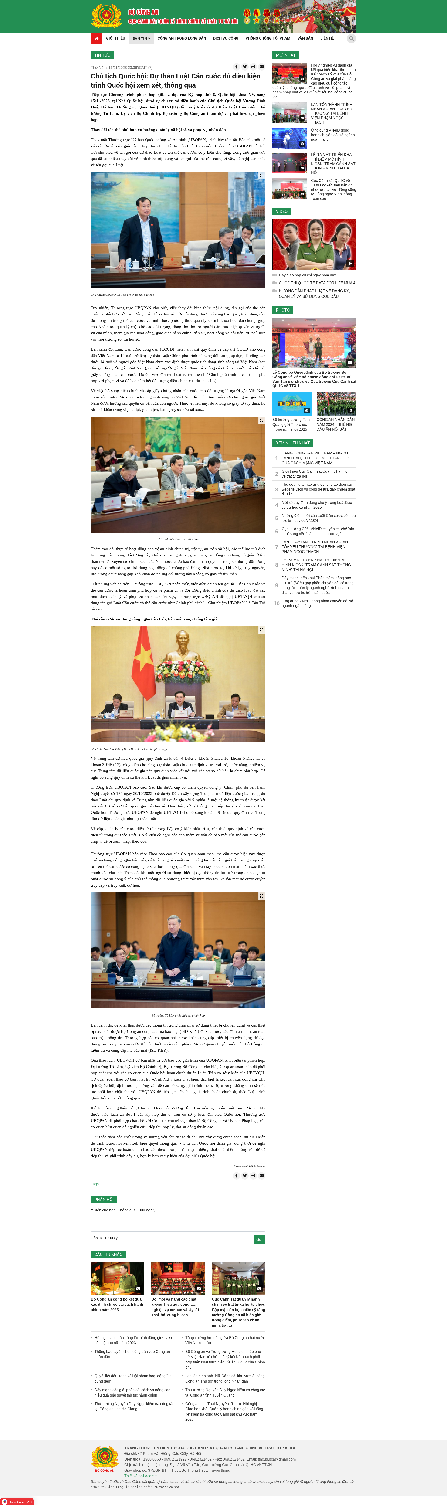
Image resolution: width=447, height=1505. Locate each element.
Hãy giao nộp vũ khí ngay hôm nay (307, 275)
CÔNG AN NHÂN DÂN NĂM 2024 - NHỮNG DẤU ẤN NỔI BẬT (336, 424)
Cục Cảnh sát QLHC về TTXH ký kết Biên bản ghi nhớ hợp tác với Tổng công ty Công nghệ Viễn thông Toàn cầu (333, 189)
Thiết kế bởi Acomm (140, 1476)
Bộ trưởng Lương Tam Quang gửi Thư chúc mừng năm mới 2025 (291, 424)
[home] (106, 16)
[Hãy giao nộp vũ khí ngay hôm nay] (314, 244)
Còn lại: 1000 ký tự (106, 1238)
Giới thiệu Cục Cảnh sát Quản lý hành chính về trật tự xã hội (318, 473)
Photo (283, 310)
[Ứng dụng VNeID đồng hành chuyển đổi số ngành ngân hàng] (289, 138)
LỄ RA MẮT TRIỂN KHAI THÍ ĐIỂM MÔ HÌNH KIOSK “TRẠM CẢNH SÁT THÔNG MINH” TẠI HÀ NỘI (333, 164)
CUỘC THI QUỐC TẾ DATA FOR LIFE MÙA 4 (317, 283)
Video (282, 211)
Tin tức (102, 55)
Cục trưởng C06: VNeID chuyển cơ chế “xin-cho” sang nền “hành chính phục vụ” (318, 531)
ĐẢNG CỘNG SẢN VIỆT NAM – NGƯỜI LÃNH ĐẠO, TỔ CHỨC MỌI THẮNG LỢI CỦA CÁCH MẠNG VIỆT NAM (316, 458)
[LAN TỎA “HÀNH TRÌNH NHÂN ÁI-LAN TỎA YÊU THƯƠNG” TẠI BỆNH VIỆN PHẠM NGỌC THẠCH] (289, 112)
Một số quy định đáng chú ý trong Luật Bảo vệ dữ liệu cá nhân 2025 (317, 505)
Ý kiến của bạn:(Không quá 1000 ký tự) (123, 1210)
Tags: (95, 1184)
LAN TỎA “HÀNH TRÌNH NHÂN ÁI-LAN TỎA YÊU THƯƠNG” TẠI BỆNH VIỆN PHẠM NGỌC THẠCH (331, 114)
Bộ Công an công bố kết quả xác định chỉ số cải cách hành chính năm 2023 (117, 1304)
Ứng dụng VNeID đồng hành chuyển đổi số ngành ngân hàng (333, 134)
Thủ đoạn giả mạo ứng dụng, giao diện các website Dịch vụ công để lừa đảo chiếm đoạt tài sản (318, 489)
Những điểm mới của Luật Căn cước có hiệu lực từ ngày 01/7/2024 (319, 518)
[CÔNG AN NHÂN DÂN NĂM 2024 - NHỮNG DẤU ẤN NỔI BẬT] (336, 404)
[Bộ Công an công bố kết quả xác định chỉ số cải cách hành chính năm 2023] (117, 1278)
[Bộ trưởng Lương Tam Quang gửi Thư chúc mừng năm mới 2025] (292, 404)
